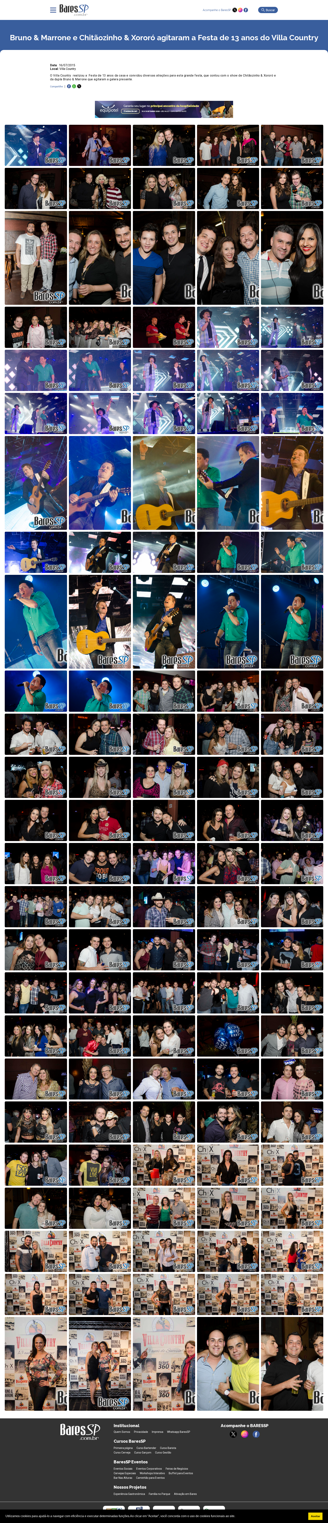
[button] (236, 1516)
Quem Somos (122, 1431)
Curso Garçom (142, 1452)
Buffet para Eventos (181, 1473)
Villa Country (67, 69)
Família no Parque (159, 1493)
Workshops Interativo (152, 1473)
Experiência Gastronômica (129, 1493)
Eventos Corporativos (149, 1468)
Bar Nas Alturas (123, 1477)
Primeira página (123, 1448)
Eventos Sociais (123, 1468)
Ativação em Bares (185, 1493)
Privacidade (141, 1431)
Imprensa (157, 1431)
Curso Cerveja (122, 1452)
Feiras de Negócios (177, 1468)
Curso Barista (168, 1448)
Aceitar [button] (315, 1516)
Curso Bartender (146, 1448)
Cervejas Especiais (125, 1473)
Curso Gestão (163, 1452)
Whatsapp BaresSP (178, 1431)
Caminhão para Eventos (150, 1477)
